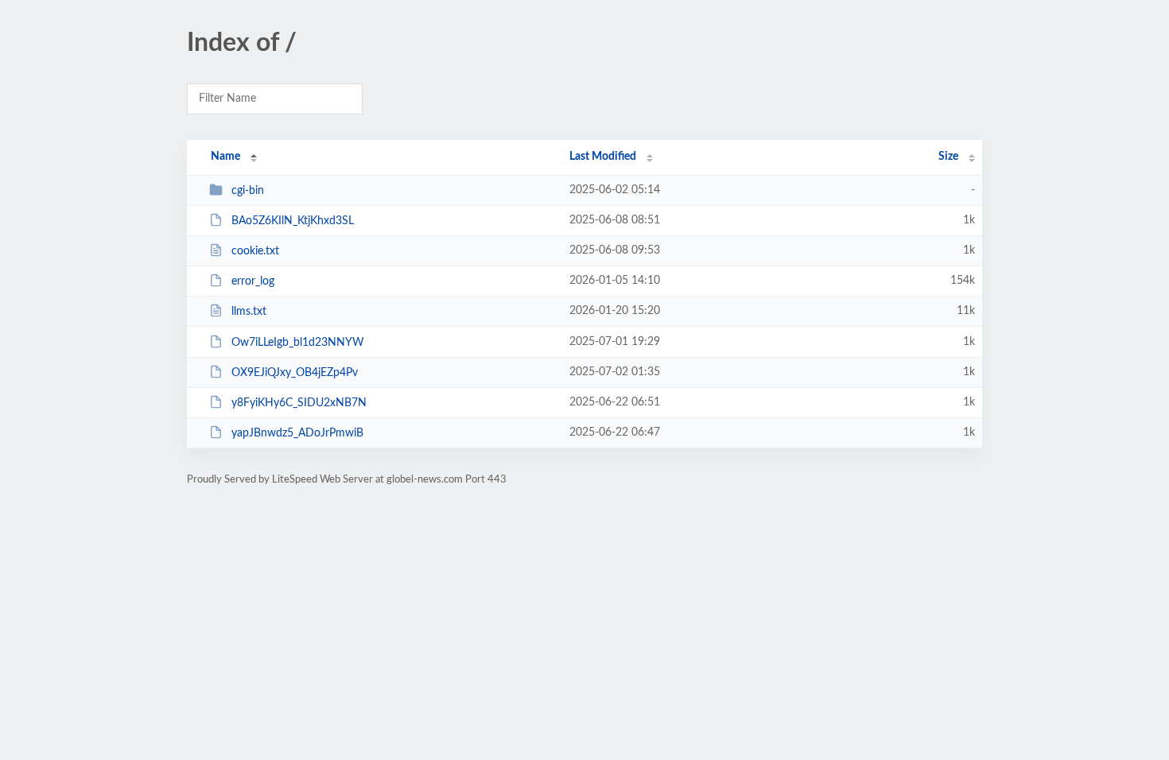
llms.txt (248, 311)
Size (948, 156)
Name (225, 156)
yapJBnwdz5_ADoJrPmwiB (297, 433)
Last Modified (602, 156)
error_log (252, 281)
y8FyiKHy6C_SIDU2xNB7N (299, 403)
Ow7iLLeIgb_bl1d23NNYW (297, 342)
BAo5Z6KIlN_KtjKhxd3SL (292, 221)
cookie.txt (255, 251)
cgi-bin (247, 190)
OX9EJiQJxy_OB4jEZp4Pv (294, 372)
